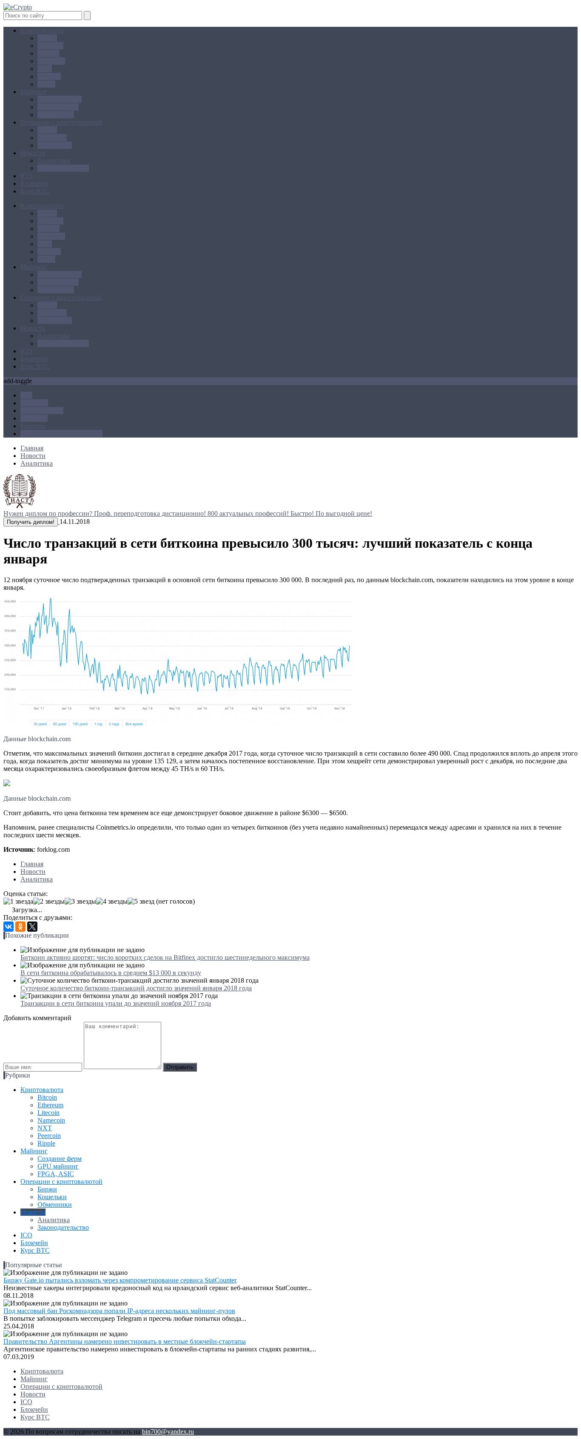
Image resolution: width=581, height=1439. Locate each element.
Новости (33, 152)
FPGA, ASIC (55, 114)
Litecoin (48, 53)
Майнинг (34, 91)
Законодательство (63, 168)
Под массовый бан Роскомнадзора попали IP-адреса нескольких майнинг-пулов (119, 1310)
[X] (32, 926)
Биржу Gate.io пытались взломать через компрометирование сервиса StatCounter (119, 1280)
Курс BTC (35, 191)
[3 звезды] (80, 901)
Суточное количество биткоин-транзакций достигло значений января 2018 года (136, 988)
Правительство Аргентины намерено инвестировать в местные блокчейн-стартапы (124, 1341)
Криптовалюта (41, 30)
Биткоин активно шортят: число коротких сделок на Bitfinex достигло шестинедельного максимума (165, 957)
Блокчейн (34, 183)
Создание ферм (59, 99)
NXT (44, 68)
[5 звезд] (141, 901)
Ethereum (50, 45)
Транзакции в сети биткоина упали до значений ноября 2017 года (115, 1003)
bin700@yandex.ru (168, 1431)
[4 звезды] (112, 901)
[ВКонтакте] (8, 926)
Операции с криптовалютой (61, 122)
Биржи (47, 130)
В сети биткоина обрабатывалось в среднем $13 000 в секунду (110, 972)
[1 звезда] (18, 901)
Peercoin (49, 76)
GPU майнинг (58, 107)
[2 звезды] (49, 901)
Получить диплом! (30, 522)
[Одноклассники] (20, 926)
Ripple (46, 84)
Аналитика (53, 160)
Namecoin (51, 61)
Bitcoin (47, 38)
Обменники (54, 145)
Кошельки (52, 137)
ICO (26, 175)
